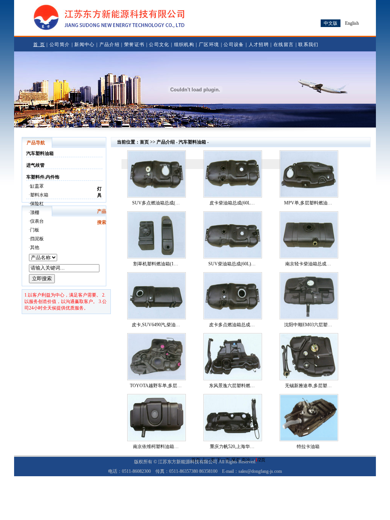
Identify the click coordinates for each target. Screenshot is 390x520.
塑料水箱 (39, 195)
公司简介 (60, 44)
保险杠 (37, 203)
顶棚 (34, 212)
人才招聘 (259, 44)
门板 (34, 230)
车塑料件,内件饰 (42, 177)
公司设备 (234, 44)
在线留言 (283, 44)
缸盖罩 (37, 186)
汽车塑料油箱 (40, 153)
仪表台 (37, 221)
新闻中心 (84, 44)
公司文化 (159, 44)
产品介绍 (109, 44)
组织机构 (184, 44)
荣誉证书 (134, 44)
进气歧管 (35, 165)
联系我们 (308, 44)
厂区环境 (209, 44)
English (352, 23)
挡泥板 (37, 238)
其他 (34, 247)
